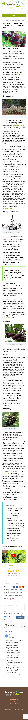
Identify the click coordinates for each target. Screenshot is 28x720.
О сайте (14, 701)
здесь (9, 317)
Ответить (22, 674)
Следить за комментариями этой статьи (8, 618)
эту (17, 74)
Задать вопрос (14, 699)
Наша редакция (14, 703)
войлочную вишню (16, 125)
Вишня (18, 19)
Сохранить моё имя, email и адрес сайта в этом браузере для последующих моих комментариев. (14, 613)
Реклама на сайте (14, 705)
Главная (6, 19)
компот (15, 512)
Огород (10, 19)
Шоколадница (6, 208)
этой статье (5, 473)
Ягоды (14, 19)
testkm (11, 565)
